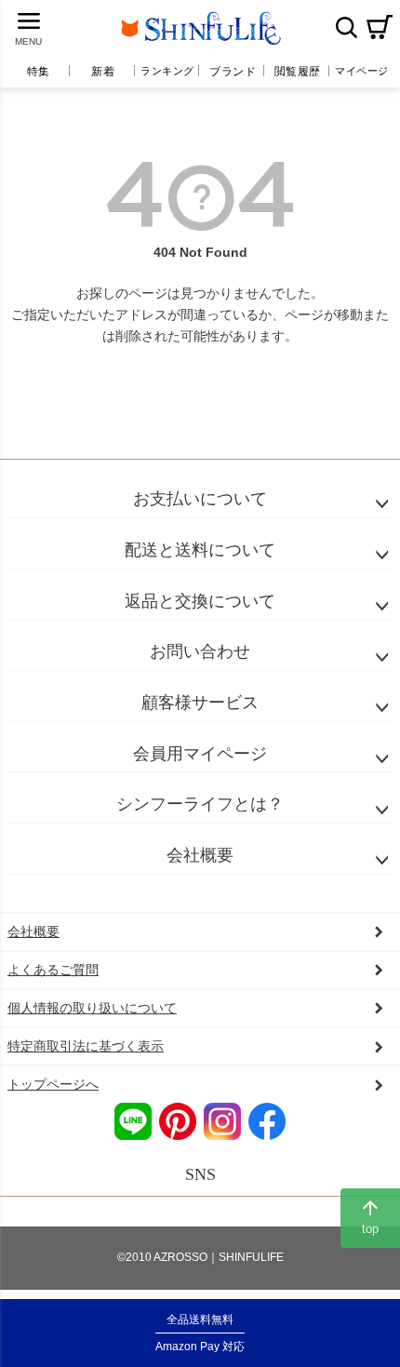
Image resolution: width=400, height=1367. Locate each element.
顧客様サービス (200, 702)
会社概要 (200, 855)
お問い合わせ (200, 651)
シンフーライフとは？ (200, 804)
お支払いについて (200, 498)
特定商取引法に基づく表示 (85, 1046)
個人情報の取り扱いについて (92, 1007)
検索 (346, 27)
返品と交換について (200, 601)
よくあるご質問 (53, 969)
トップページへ (53, 1084)
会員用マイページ (200, 753)
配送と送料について (200, 550)
